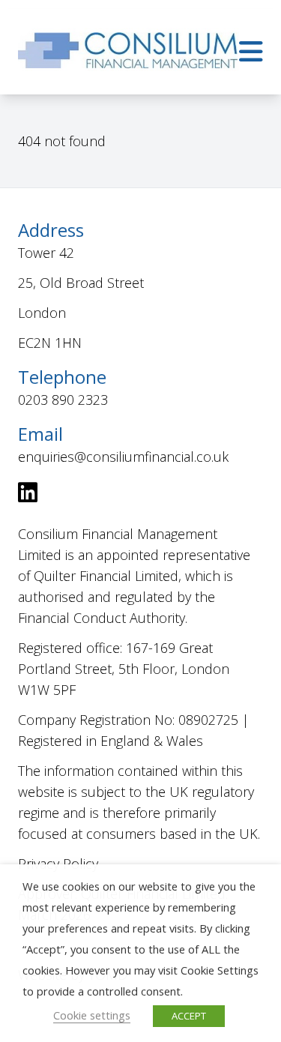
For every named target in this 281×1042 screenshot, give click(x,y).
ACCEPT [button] (189, 1016)
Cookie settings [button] (91, 1015)
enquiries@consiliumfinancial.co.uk (123, 457)
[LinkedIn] (27, 496)
